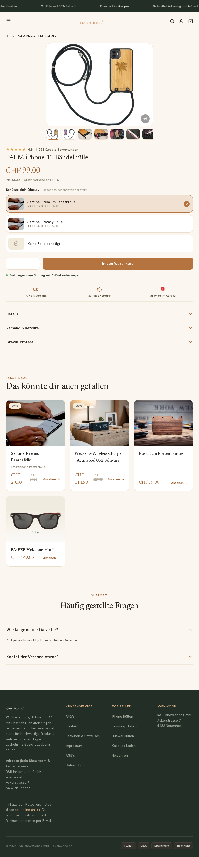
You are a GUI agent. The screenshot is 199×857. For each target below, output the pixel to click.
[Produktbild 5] (117, 134)
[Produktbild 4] (101, 134)
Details (12, 314)
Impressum (74, 745)
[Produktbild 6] (133, 134)
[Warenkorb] (190, 21)
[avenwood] (91, 21)
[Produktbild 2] (69, 134)
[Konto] (181, 21)
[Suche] (172, 21)
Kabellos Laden (124, 745)
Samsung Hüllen (124, 726)
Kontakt (72, 726)
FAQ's (70, 716)
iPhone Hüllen (122, 716)
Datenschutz (75, 765)
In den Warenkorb (117, 263)
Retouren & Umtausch (83, 736)
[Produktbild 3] (85, 134)
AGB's (70, 755)
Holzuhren (120, 755)
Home (10, 36)
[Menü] (8, 21)
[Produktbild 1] (53, 134)
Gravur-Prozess (19, 342)
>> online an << (27, 809)
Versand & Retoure (22, 328)
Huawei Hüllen (123, 736)
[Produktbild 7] (149, 134)
